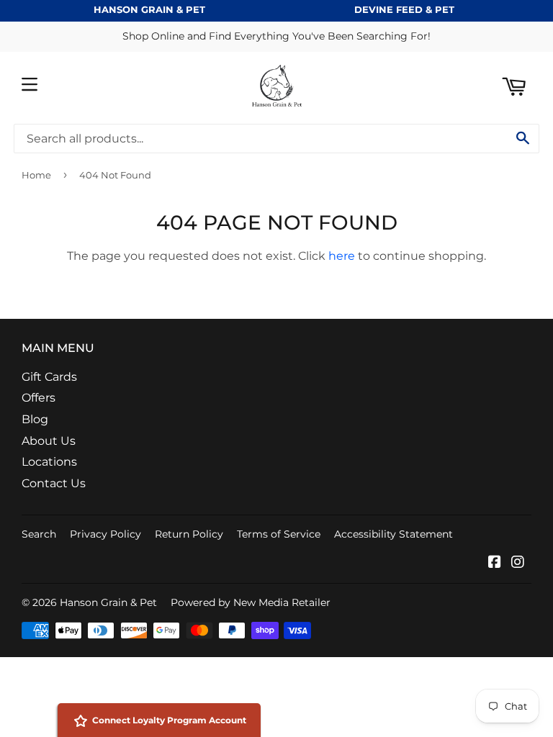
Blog (35, 419)
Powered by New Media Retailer (251, 602)
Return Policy (189, 534)
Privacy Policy (105, 534)
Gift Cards (49, 377)
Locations (49, 462)
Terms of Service (278, 534)
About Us (49, 441)
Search (39, 534)
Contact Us (54, 483)
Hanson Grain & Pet (108, 602)
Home (36, 175)
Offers (38, 397)
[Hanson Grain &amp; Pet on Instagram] (517, 563)
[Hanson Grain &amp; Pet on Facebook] (494, 563)
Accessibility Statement (393, 534)
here (341, 256)
